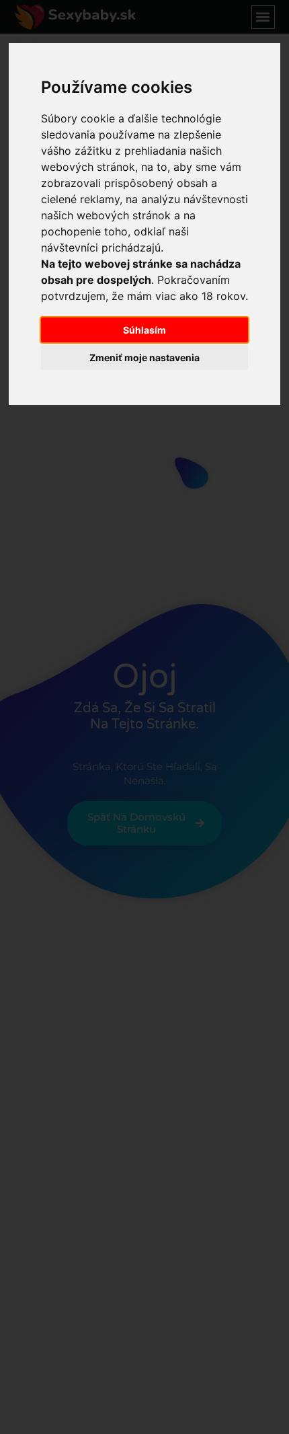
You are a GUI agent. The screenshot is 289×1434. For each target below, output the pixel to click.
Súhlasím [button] (144, 330)
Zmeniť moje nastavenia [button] (144, 357)
